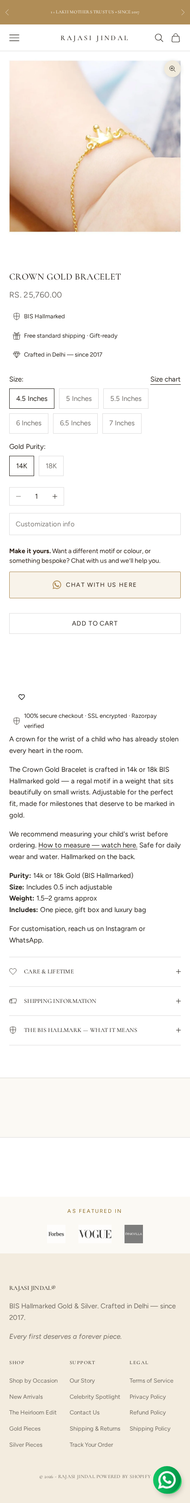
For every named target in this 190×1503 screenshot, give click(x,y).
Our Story (82, 1380)
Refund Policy (148, 1412)
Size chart (165, 379)
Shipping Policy (150, 1428)
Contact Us (85, 1412)
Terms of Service (151, 1380)
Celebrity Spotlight (95, 1396)
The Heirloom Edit (33, 1412)
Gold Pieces (25, 1428)
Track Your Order (91, 1444)
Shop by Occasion (33, 1380)
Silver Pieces (25, 1444)
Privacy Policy (148, 1396)
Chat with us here (101, 584)
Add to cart (95, 623)
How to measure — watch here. (87, 845)
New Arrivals (26, 1396)
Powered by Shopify (123, 1476)
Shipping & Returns (95, 1428)
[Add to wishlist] (21, 697)
